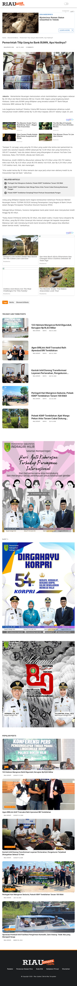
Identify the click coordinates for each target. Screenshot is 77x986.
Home (4, 37)
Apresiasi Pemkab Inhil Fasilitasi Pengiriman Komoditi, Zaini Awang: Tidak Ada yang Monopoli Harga (36, 936)
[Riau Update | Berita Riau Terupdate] (13, 5)
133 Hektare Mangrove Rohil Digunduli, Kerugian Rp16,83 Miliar (51, 326)
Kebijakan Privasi (52, 969)
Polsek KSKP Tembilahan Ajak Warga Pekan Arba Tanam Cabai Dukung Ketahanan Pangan (38, 188)
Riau (6, 767)
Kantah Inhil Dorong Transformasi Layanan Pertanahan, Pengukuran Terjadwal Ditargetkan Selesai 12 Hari (50, 372)
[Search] (70, 3)
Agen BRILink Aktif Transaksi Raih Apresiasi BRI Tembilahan (48, 349)
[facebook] (4, 308)
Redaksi (10, 969)
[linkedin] (20, 308)
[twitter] (8, 308)
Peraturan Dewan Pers (24, 969)
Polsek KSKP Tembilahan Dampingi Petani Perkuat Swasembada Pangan (34, 193)
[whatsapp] (12, 308)
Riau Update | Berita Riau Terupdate (45, 976)
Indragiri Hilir (10, 807)
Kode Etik (39, 969)
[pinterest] (16, 308)
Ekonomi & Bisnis (13, 37)
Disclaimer (66, 969)
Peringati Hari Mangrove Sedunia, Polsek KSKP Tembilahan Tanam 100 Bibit (35, 183)
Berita (11, 302)
